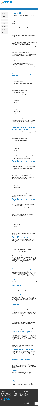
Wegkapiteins (4, 23)
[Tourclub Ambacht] (6, 3)
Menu (18, 9)
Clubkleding (4, 29)
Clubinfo (3, 13)
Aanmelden (21, 394)
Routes (15, 399)
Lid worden (4, 32)
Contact (20, 395)
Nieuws (20, 393)
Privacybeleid (21, 396)
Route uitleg (4, 26)
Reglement (4, 19)
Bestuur (3, 16)
